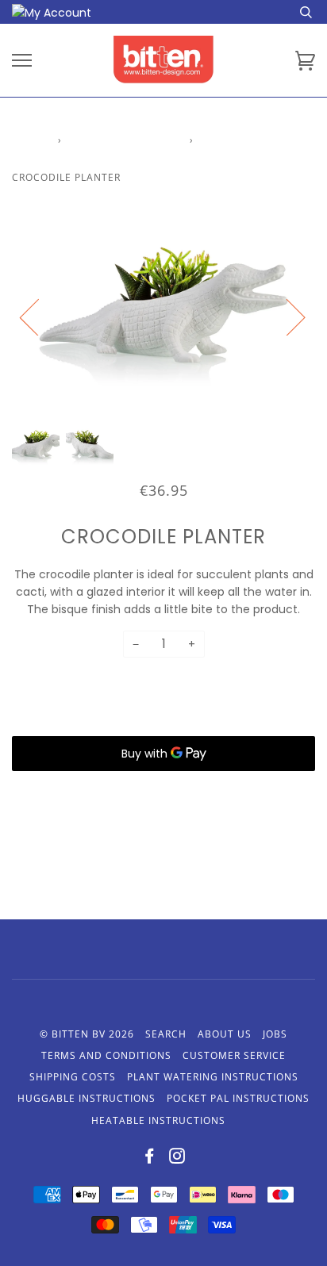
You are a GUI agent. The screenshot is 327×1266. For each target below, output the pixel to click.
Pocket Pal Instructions (238, 1098)
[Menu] (22, 61)
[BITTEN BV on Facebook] (149, 1158)
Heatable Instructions (158, 1120)
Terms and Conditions (106, 1055)
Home (28, 140)
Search (166, 1034)
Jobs (275, 1034)
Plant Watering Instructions (212, 1077)
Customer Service (234, 1055)
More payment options (163, 791)
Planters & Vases (125, 140)
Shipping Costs (72, 1077)
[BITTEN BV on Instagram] (177, 1158)
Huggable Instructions (86, 1098)
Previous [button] (39, 316)
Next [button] (286, 316)
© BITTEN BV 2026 (87, 1034)
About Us (225, 1034)
